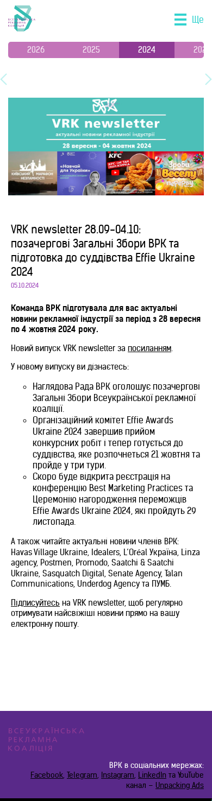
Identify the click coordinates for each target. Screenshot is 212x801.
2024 (146, 49)
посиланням (149, 348)
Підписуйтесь (35, 602)
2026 (36, 49)
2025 (91, 49)
